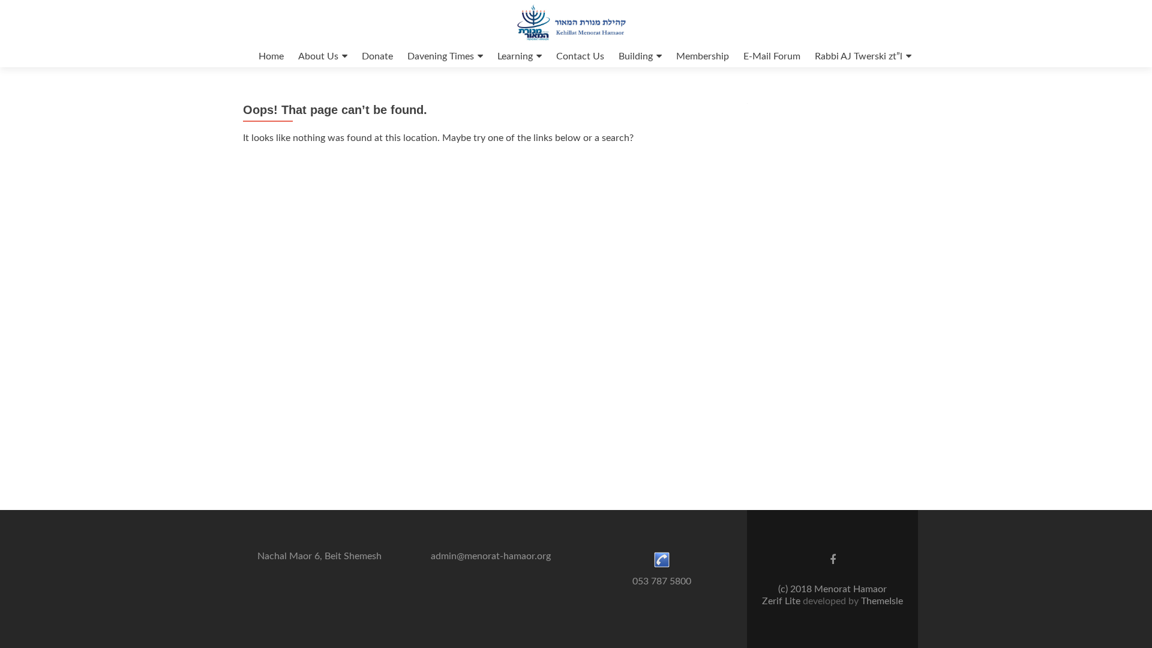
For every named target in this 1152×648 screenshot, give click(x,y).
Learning (515, 56)
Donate (377, 56)
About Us (318, 56)
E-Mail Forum (771, 56)
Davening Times (440, 56)
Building (636, 56)
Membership (702, 56)
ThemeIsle (882, 601)
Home (271, 56)
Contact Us (580, 56)
